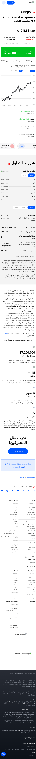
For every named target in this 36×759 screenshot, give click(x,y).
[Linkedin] (29, 491)
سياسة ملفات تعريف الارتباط (22, 703)
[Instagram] (7, 491)
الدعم (19, 730)
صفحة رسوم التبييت (8, 43)
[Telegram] (13, 491)
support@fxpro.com (29, 738)
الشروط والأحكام (10, 702)
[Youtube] (18, 491)
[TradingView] (2, 491)
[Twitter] (23, 491)
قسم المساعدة (18, 466)
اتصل (6, 333)
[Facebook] (34, 491)
